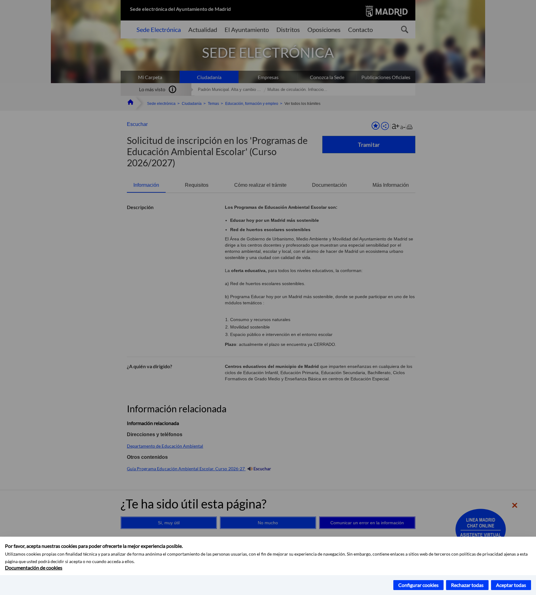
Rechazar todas (467, 585)
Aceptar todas (511, 585)
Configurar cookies (418, 585)
